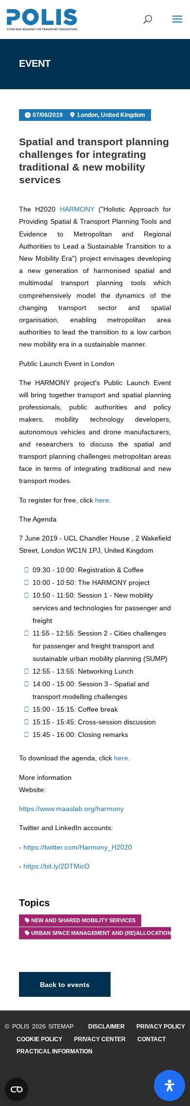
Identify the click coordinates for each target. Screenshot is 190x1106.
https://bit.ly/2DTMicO (56, 866)
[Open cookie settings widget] (16, 1089)
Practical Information (55, 1051)
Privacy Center (100, 1039)
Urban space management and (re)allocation (101, 933)
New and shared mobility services (83, 920)
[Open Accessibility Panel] (169, 1085)
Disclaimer (106, 1026)
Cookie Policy (39, 1039)
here (102, 500)
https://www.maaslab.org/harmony (71, 809)
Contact (151, 1039)
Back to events (65, 985)
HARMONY (77, 209)
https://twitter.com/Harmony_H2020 (77, 847)
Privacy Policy (160, 1026)
